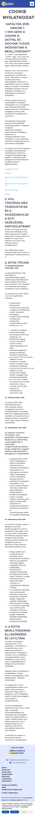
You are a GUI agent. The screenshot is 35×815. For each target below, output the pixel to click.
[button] (32, 4)
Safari (7, 194)
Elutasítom (14, 812)
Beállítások (24, 812)
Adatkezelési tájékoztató (12, 789)
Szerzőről (5, 776)
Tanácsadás (6, 779)
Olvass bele (6, 772)
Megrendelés (7, 774)
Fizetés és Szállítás (9, 785)
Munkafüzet (6, 781)
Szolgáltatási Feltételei (15, 800)
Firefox (8, 173)
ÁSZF (4, 787)
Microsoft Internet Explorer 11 (16, 178)
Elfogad (5, 812)
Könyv (4, 767)
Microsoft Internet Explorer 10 (16, 184)
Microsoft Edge (11, 190)
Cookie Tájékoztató (10, 793)
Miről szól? (6, 770)
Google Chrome (11, 169)
